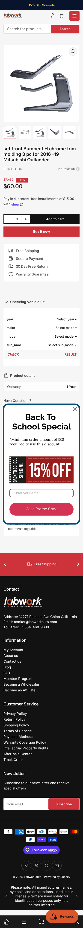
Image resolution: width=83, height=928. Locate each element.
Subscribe (64, 804)
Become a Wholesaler (21, 684)
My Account (13, 650)
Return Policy (14, 719)
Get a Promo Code (41, 509)
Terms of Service (17, 731)
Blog (7, 667)
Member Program (17, 678)
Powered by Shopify (57, 877)
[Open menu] (74, 16)
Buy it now (41, 231)
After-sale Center (17, 754)
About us (10, 655)
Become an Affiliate (19, 690)
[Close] (74, 409)
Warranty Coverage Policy (24, 742)
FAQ (6, 673)
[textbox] (49, 319)
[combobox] (41, 29)
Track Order (13, 759)
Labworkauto (32, 877)
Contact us (12, 661)
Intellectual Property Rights (25, 748)
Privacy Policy (15, 713)
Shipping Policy (16, 725)
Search (65, 29)
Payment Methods (18, 736)
